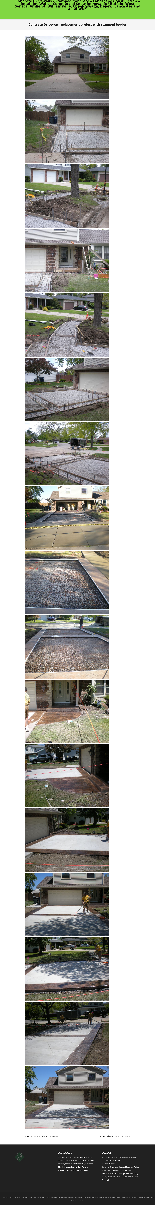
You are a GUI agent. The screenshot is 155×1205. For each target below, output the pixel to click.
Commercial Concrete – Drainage (114, 1136)
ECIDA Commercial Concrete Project (42, 1136)
